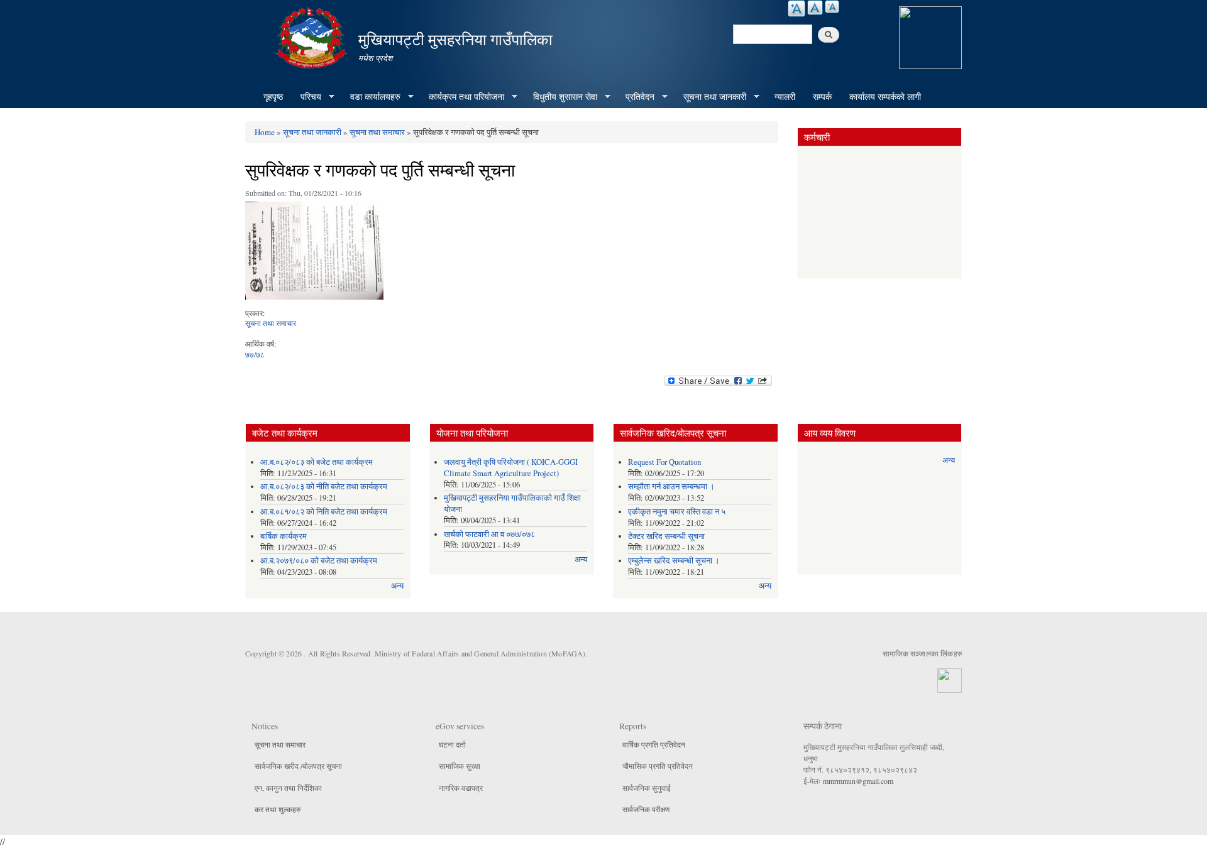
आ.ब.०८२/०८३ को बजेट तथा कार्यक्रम (316, 462)
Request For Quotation (664, 462)
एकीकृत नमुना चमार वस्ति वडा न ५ (676, 511)
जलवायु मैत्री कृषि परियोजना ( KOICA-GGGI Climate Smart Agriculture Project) (511, 468)
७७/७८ (255, 354)
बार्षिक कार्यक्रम (283, 536)
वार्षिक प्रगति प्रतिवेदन (653, 744)
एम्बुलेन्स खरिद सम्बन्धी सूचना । (674, 560)
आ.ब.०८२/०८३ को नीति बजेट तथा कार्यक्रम (323, 486)
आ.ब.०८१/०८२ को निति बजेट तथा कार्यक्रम (323, 511)
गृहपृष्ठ (273, 96)
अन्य (397, 585)
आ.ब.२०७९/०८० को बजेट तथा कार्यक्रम (318, 560)
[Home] (313, 36)
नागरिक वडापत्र (461, 788)
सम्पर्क (822, 96)
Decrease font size (832, 6)
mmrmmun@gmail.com (858, 781)
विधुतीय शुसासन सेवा (560, 96)
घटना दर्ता (452, 744)
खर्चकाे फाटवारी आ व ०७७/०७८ (489, 534)
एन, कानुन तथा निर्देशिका (288, 788)
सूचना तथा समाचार (377, 132)
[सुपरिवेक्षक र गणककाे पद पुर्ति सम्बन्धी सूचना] (314, 253)
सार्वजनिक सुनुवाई (646, 788)
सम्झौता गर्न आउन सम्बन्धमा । (671, 486)
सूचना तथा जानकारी (710, 96)
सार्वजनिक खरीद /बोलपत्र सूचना (298, 766)
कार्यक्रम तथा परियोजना (462, 96)
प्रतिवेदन (635, 96)
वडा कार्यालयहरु (370, 96)
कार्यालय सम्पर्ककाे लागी (885, 96)
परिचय (306, 96)
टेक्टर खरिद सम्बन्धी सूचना (666, 536)
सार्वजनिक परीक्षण (646, 809)
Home (265, 132)
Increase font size (796, 8)
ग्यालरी (784, 96)
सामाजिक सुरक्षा (459, 766)
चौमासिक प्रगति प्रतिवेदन (657, 766)
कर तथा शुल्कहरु (277, 809)
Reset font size (815, 7)
